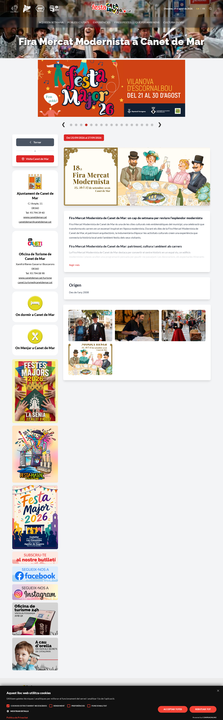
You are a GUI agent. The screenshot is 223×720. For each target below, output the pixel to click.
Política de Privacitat (17, 717)
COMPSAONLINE (209, 717)
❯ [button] (160, 124)
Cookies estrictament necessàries (29, 706)
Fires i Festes (122, 22)
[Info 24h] (54, 9)
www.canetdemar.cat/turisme (35, 277)
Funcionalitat (99, 706)
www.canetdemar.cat (35, 217)
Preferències (78, 706)
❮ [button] (63, 124)
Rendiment (59, 706)
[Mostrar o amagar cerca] (210, 9)
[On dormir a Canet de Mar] (35, 306)
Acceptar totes (173, 709)
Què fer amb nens (147, 22)
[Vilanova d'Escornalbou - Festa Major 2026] (111, 88)
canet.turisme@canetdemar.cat (35, 282)
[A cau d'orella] (14, 9)
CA (197, 8)
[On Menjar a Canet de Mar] (35, 340)
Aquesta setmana (51, 22)
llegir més (74, 264)
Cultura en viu (173, 22)
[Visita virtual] (40, 9)
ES (204, 8)
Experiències (101, 22)
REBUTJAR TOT (203, 709)
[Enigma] (27, 9)
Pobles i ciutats (78, 22)
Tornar (37, 142)
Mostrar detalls (19, 711)
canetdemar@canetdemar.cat (35, 221)
